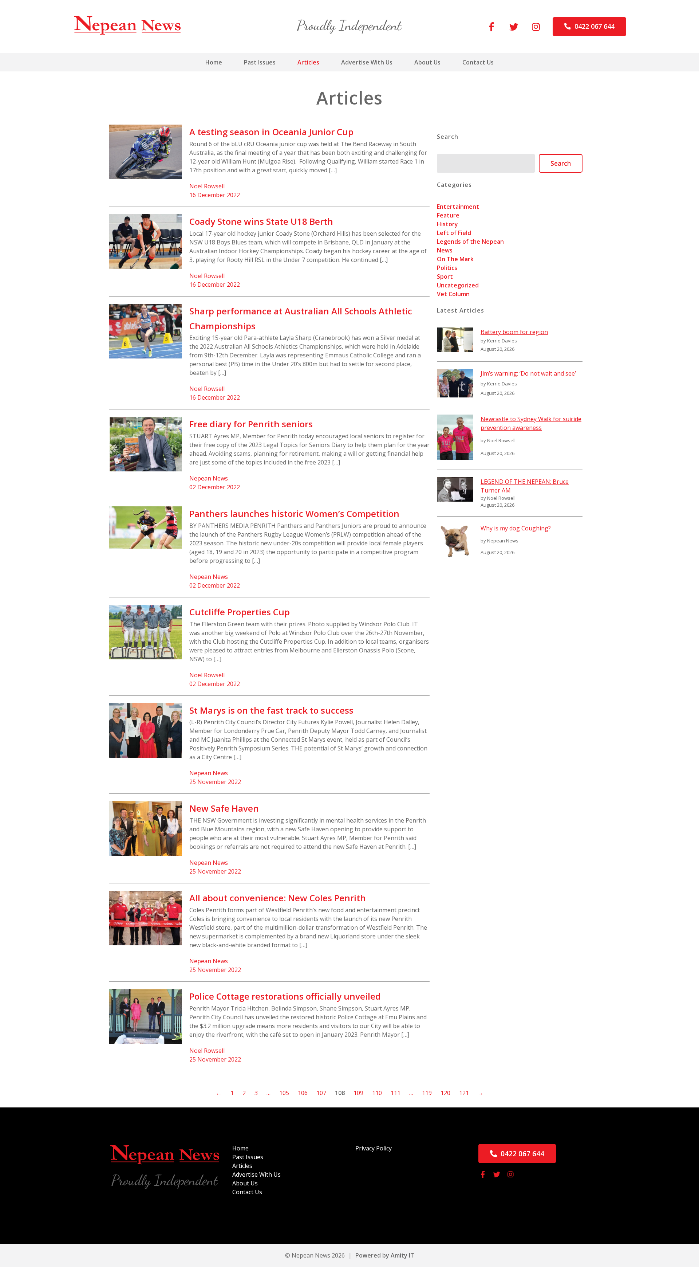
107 (321, 1093)
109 (358, 1093)
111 (395, 1093)
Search (560, 163)
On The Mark (455, 259)
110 (377, 1093)
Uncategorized (458, 285)
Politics (447, 268)
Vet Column (453, 294)
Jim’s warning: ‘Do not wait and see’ (528, 373)
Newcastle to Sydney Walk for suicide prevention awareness (531, 423)
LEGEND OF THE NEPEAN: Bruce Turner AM (525, 486)
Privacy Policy (373, 1148)
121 (464, 1093)
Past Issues (260, 62)
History (447, 224)
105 (284, 1093)
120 (445, 1093)
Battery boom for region (514, 332)
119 (427, 1093)
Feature (448, 215)
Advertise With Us (366, 62)
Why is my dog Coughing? (516, 528)
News (445, 250)
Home (213, 62)
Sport (445, 276)
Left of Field (454, 233)
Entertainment (458, 207)
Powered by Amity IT (384, 1255)
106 (303, 1093)
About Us (427, 62)
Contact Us (478, 62)
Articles (308, 62)
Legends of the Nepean (470, 242)
